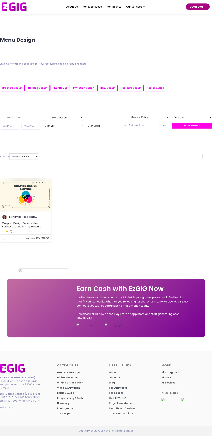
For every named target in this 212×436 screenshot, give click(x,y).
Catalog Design (37, 88)
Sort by (4, 156)
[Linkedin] (3, 413)
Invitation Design (83, 88)
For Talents (114, 6)
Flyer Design (60, 88)
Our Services (134, 6)
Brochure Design (12, 88)
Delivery (137, 125)
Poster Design (155, 88)
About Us (72, 6)
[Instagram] (9, 413)
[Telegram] (14, 413)
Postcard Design (131, 88)
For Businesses (92, 6)
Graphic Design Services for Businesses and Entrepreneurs (21, 225)
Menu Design (107, 88)
